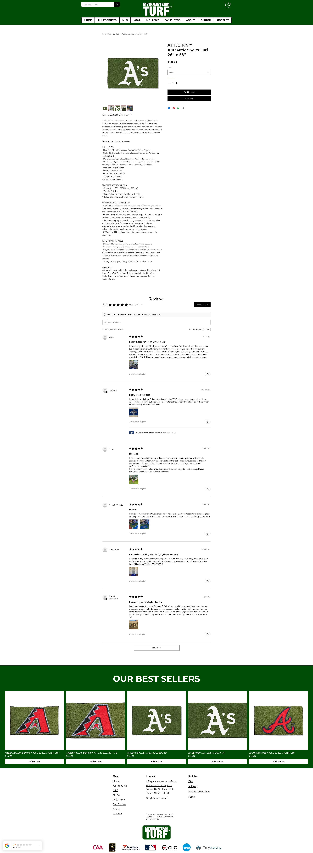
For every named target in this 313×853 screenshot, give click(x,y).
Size (170, 68)
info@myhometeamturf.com (161, 781)
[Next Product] (311, 720)
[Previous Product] (1, 720)
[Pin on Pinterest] (173, 108)
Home (105, 34)
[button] (228, 5)
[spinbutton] (173, 83)
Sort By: (192, 329)
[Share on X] (183, 108)
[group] (156, 727)
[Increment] (176, 83)
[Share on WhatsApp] (178, 108)
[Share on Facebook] (169, 108)
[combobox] (189, 72)
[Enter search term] (117, 4)
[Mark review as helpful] (208, 374)
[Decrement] (169, 83)
